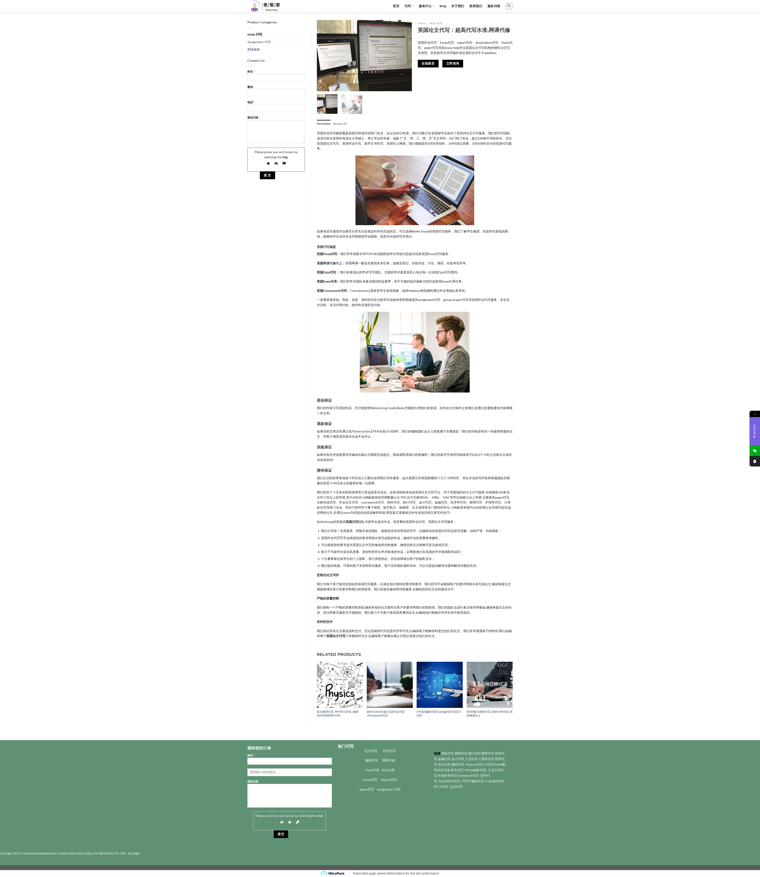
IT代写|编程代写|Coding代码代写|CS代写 (439, 713)
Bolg (443, 6)
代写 (408, 6)
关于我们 (457, 6)
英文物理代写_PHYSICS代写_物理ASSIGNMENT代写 (337, 713)
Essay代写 (370, 779)
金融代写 (444, 759)
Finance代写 (474, 764)
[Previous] (323, 55)
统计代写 (474, 753)
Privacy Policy (84, 853)
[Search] (509, 6)
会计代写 (457, 759)
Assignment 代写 (259, 42)
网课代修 (388, 760)
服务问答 (493, 6)
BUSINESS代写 (449, 781)
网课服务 (253, 49)
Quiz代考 (388, 770)
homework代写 (468, 775)
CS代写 (489, 764)
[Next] (404, 55)
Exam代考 (372, 770)
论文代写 (472, 492)
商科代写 (447, 753)
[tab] (324, 124)
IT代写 (465, 781)
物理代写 (461, 753)
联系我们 (475, 6)
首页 (396, 6)
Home (421, 23)
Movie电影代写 (475, 770)
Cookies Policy (66, 853)
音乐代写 (457, 770)
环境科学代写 (447, 775)
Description (324, 124)
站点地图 (133, 853)
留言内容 (252, 117)
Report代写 (389, 779)
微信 (250, 86)
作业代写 (389, 751)
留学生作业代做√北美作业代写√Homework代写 (386, 713)
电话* (250, 102)
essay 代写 (254, 34)
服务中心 (425, 6)
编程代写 (371, 760)
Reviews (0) (340, 124)
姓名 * (251, 71)
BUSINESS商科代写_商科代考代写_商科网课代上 (490, 713)
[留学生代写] (269, 6)
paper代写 (367, 789)
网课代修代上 (332, 263)
